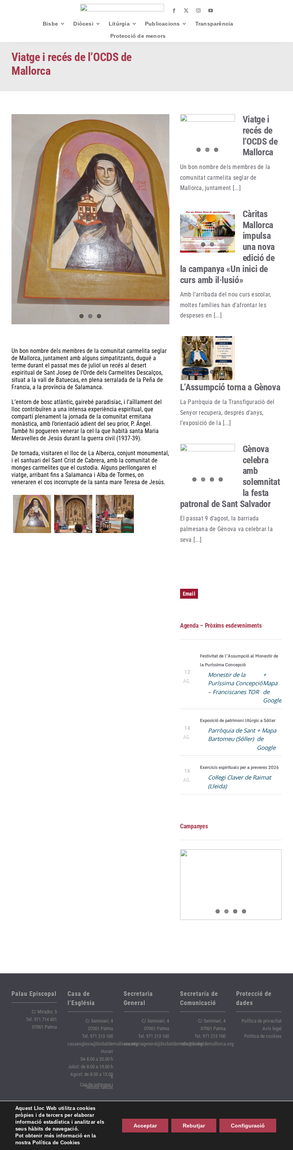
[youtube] (210, 10)
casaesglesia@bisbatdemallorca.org (103, 1044)
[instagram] (198, 10)
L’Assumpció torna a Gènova (230, 387)
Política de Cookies (56, 1142)
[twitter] (186, 10)
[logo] (122, 6)
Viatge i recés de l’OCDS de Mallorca (260, 136)
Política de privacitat (261, 1021)
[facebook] (174, 10)
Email (189, 594)
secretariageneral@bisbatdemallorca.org (163, 1044)
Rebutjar (194, 1126)
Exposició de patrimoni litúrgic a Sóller (237, 720)
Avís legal (272, 1028)
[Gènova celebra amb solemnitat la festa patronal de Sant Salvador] (207, 466)
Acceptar (145, 1126)
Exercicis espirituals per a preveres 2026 (239, 767)
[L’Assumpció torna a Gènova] (207, 358)
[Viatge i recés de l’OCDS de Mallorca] (207, 136)
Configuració (248, 1126)
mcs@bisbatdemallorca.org (206, 1044)
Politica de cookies (263, 1036)
